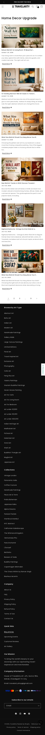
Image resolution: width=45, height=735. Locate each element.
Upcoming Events (11, 637)
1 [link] (8, 298)
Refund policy (36, 724)
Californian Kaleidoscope (14, 528)
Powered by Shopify (23, 724)
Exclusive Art (9, 361)
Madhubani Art (10, 428)
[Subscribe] (38, 705)
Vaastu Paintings (10, 380)
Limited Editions (10, 347)
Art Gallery (8, 646)
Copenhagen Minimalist (13, 567)
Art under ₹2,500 (10, 409)
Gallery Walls (9, 337)
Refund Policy (9, 609)
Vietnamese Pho (10, 538)
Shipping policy (35, 727)
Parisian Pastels (10, 514)
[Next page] (36, 298)
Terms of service (22, 727)
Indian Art (8, 323)
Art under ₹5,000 (10, 414)
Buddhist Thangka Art (12, 452)
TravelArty (13, 724)
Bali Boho (7, 552)
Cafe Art (7, 371)
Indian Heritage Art (11, 424)
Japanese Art (9, 462)
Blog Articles (9, 632)
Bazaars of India (10, 557)
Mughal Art (8, 457)
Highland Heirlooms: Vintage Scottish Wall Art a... (19, 229)
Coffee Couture (10, 485)
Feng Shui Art (9, 376)
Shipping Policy (10, 604)
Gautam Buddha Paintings (14, 385)
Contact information (23, 730)
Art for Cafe (9, 395)
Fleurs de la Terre (11, 495)
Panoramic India (10, 480)
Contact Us (8, 618)
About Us (7, 590)
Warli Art (7, 448)
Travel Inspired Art (11, 356)
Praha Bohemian (10, 499)
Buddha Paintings (11, 562)
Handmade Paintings (12, 332)
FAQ (5, 594)
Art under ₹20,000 (11, 419)
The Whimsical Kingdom (13, 533)
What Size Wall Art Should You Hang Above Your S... (19, 275)
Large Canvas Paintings (13, 342)
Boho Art (7, 318)
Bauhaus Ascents (11, 576)
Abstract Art (9, 313)
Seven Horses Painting (13, 390)
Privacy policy (11, 727)
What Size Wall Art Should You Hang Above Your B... (19, 137)
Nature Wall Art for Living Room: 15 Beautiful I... (18, 50)
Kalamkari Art (9, 438)
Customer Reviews (11, 641)
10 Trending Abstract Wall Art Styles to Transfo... (19, 94)
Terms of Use (9, 614)
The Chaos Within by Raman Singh (17, 572)
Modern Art (8, 328)
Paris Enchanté (10, 543)
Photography (9, 366)
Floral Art (7, 352)
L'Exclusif (7, 547)
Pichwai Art (8, 433)
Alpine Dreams (10, 509)
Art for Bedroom (10, 404)
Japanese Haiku (10, 504)
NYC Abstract (9, 523)
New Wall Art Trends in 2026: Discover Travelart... (19, 183)
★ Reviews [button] (43, 369)
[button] (2, 6)
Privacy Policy (9, 599)
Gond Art (7, 443)
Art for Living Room (11, 400)
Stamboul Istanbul (11, 519)
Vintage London (10, 475)
